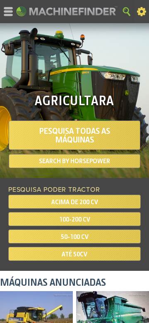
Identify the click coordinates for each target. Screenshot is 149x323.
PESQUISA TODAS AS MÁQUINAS (74, 135)
